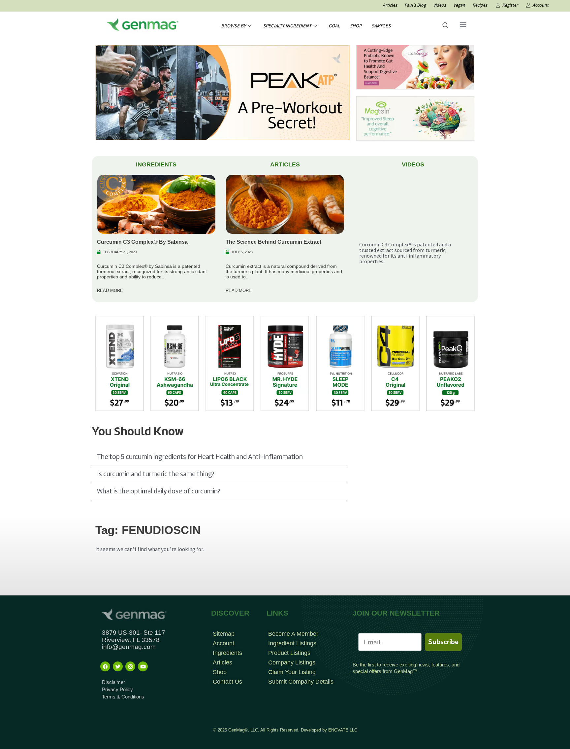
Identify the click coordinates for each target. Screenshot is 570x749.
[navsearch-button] (445, 26)
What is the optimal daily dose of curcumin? (158, 491)
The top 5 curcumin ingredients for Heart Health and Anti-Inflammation (200, 457)
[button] (219, 457)
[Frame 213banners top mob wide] (415, 66)
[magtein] (415, 118)
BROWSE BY (233, 25)
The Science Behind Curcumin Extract (273, 242)
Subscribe (443, 641)
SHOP (356, 25)
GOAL (334, 25)
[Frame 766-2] (222, 92)
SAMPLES (381, 25)
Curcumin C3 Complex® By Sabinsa (142, 242)
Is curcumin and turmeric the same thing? (155, 474)
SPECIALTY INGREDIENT (287, 25)
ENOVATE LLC (342, 730)
